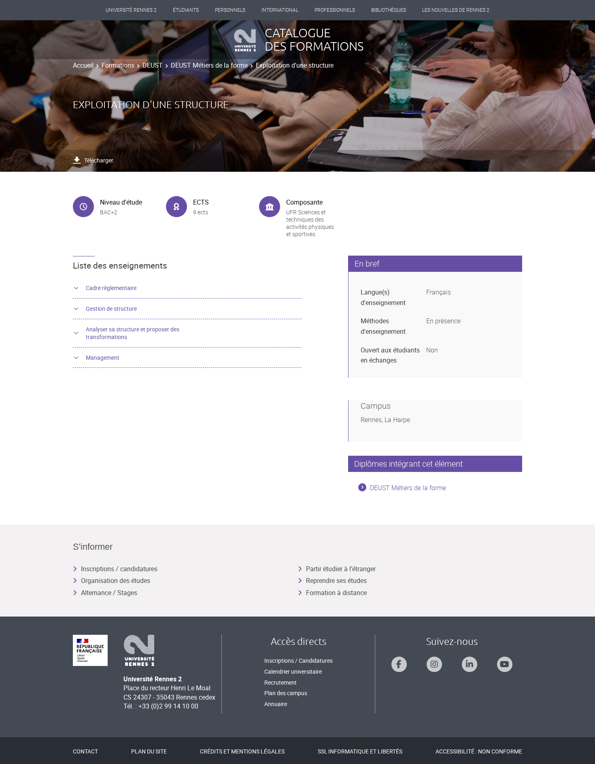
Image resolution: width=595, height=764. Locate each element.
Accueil (83, 65)
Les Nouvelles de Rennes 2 (455, 10)
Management (102, 357)
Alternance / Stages (109, 592)
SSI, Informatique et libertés (360, 751)
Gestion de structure (111, 308)
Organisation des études (115, 580)
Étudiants (186, 10)
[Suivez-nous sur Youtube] (504, 664)
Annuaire (275, 704)
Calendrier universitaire (293, 671)
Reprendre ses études (336, 580)
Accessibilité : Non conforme (479, 751)
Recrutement (280, 682)
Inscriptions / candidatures (119, 568)
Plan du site (149, 751)
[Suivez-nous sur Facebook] (399, 664)
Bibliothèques (388, 10)
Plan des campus (285, 693)
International (279, 10)
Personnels (230, 10)
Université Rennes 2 (131, 10)
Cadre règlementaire (111, 288)
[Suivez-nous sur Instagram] (434, 664)
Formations (118, 65)
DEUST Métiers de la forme (209, 65)
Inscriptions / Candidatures (298, 660)
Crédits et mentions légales (242, 751)
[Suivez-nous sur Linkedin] (469, 664)
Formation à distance (336, 592)
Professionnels (334, 10)
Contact (85, 751)
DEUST (152, 65)
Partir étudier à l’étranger (341, 568)
